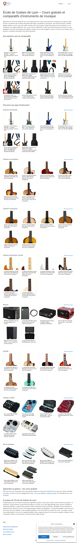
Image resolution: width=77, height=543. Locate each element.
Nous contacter (7, 534)
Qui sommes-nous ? (8, 531)
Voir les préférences (68, 536)
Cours (69, 3)
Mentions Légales (50, 540)
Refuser (56, 536)
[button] (74, 524)
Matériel (61, 3)
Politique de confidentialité (60, 540)
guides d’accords (51, 493)
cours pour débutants (40, 493)
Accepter (43, 536)
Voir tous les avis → (69, 110)
